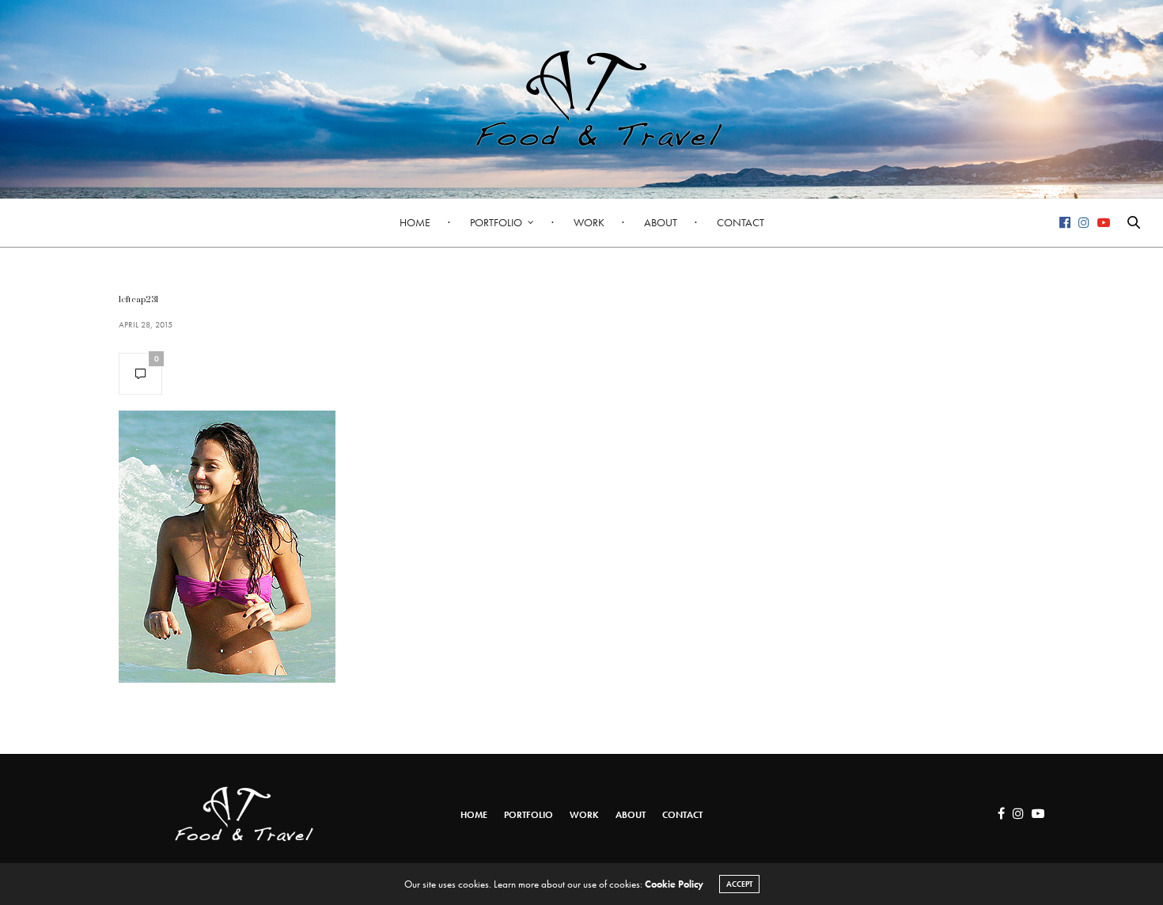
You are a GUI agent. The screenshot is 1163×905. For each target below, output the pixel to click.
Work (589, 222)
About (660, 222)
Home (415, 222)
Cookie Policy (674, 884)
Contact (740, 222)
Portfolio (496, 222)
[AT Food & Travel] (581, 99)
